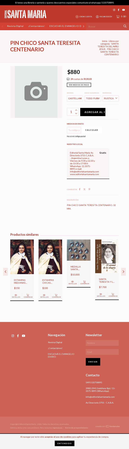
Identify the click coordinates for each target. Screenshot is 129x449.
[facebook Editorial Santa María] (119, 9)
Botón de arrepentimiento (76, 428)
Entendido (64, 443)
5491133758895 (94, 382)
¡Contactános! (36, 26)
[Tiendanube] (107, 427)
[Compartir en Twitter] (84, 189)
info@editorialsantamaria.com (100, 396)
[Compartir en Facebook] (80, 189)
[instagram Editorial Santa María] (114, 9)
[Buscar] (125, 26)
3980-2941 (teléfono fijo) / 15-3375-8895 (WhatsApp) (100, 389)
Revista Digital (15, 26)
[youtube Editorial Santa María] (123, 9)
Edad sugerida (92, 93)
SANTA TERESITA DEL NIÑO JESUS (108, 46)
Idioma (70, 93)
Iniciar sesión (106, 16)
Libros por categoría (109, 42)
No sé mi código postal (76, 136)
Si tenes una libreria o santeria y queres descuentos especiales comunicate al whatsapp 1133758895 (64, 2)
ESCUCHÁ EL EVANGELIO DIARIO (69, 26)
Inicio (104, 41)
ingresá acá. (58, 428)
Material (107, 93)
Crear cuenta (85, 16)
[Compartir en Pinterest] (89, 189)
